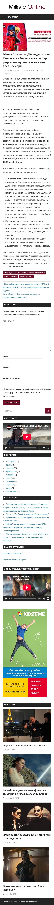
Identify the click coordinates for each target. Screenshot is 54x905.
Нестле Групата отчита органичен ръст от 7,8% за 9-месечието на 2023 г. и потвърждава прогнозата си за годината (26, 287)
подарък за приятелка (12, 553)
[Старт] (6, 448)
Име (5, 357)
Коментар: (8, 321)
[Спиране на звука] (44, 448)
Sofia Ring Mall (26, 276)
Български (10, 461)
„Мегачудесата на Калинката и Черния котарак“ (24, 273)
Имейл (6, 367)
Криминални (11, 471)
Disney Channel (10, 276)
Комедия (10, 468)
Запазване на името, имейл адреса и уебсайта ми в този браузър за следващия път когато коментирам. (27, 392)
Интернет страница (11, 378)
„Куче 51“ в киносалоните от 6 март (25, 745)
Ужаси (9, 488)
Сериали (10, 485)
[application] (27, 436)
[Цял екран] (48, 448)
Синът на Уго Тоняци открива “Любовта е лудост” (27, 514)
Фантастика (11, 491)
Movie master (28, 70)
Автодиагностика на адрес (14, 560)
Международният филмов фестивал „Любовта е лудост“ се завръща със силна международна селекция (25, 537)
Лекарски (10, 475)
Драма (9, 465)
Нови (41, 70)
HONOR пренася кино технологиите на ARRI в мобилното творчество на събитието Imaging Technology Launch (24, 527)
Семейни (6, 73)
